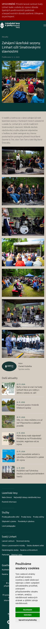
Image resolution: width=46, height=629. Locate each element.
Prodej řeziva (26, 516)
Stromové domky (23, 541)
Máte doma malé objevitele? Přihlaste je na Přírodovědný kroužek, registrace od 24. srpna (29, 440)
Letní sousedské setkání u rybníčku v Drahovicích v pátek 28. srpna (30, 457)
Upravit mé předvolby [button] (28, 620)
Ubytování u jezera (9, 521)
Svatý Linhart (9, 536)
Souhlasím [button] (27, 610)
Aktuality (5, 36)
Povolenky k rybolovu (26, 521)
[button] (45, 25)
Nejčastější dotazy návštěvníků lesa (27, 497)
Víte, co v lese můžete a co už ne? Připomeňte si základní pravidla (29, 422)
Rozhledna (6, 569)
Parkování (5, 554)
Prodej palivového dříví (10, 516)
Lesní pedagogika (8, 526)
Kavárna (5, 574)
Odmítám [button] (28, 615)
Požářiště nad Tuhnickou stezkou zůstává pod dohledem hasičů (30, 473)
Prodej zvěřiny (38, 516)
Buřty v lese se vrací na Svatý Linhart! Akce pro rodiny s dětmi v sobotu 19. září (29, 390)
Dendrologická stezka (10, 550)
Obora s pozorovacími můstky (13, 545)
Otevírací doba (16, 554)
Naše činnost (7, 497)
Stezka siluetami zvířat (35, 545)
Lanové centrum (8, 541)
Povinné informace (9, 501)
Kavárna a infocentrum (29, 550)
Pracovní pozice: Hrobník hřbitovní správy (28, 406)
